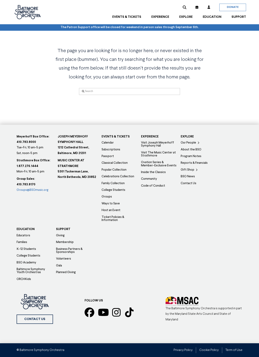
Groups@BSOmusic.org (32, 190)
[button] (184, 7)
